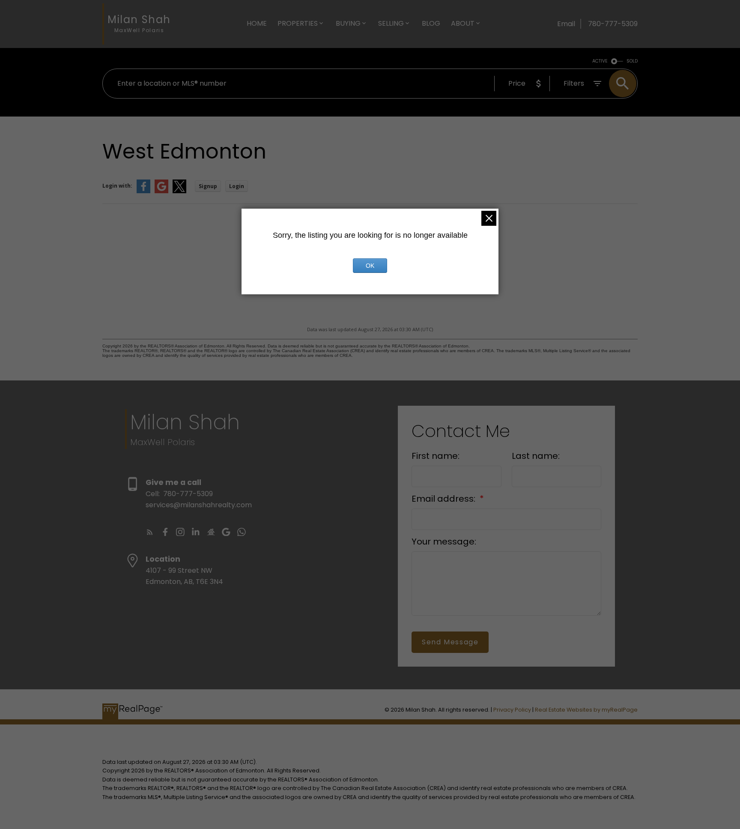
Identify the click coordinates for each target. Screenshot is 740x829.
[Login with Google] (161, 191)
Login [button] (236, 186)
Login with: (117, 185)
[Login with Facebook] (143, 191)
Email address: (444, 499)
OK (370, 265)
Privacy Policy (512, 709)
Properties (298, 23)
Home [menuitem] (257, 23)
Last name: (536, 456)
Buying (348, 23)
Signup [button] (208, 186)
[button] (150, 532)
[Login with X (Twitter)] (179, 191)
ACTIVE (600, 61)
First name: (436, 456)
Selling (391, 23)
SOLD (632, 61)
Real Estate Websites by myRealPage (586, 709)
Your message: (444, 542)
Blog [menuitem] (431, 23)
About (462, 23)
